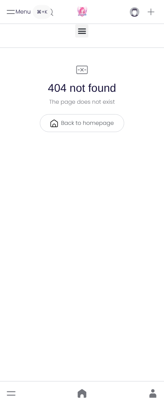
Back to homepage (87, 123)
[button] (151, 12)
